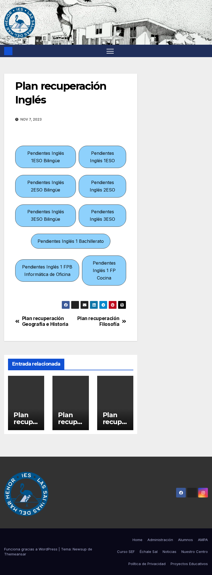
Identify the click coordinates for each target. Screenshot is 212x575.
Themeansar (15, 554)
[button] (45, 157)
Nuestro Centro (194, 551)
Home (137, 539)
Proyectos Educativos (189, 563)
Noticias (169, 551)
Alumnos (185, 539)
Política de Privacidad (147, 563)
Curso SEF (126, 551)
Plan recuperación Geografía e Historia (45, 321)
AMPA (203, 539)
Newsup (80, 549)
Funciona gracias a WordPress (31, 549)
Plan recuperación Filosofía (98, 321)
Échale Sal (149, 551)
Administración (160, 539)
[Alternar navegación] (110, 51)
